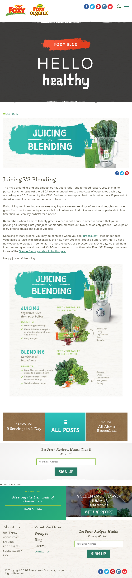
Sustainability (12, 551)
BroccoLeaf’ (90, 236)
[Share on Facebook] (117, 173)
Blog (38, 539)
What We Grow (48, 527)
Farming (8, 542)
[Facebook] (86, 6)
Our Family (10, 533)
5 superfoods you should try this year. (42, 251)
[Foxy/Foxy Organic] (27, 10)
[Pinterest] (98, 6)
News (40, 545)
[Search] (119, 6)
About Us (11, 527)
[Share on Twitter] (122, 173)
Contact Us (42, 551)
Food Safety (11, 546)
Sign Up (66, 471)
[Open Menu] (126, 6)
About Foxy (11, 537)
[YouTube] (110, 6)
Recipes (41, 533)
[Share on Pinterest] (127, 173)
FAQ (5, 555)
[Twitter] (92, 6)
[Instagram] (104, 6)
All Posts (12, 114)
